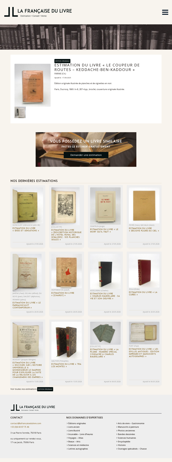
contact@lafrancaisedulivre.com (25, 423)
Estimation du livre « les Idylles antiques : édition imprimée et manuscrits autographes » (144, 353)
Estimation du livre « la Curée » (143, 293)
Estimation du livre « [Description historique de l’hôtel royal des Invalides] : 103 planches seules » (66, 235)
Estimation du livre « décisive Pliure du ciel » (144, 230)
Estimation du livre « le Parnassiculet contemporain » (27, 305)
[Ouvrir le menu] (165, 12)
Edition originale (62, 61)
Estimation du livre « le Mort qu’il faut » (104, 231)
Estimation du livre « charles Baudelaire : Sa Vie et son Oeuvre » (105, 296)
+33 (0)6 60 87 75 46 (19, 427)
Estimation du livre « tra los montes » (66, 365)
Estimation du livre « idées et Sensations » (26, 229)
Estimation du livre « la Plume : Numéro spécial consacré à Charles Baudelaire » (104, 353)
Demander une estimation (86, 155)
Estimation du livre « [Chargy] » (62, 294)
